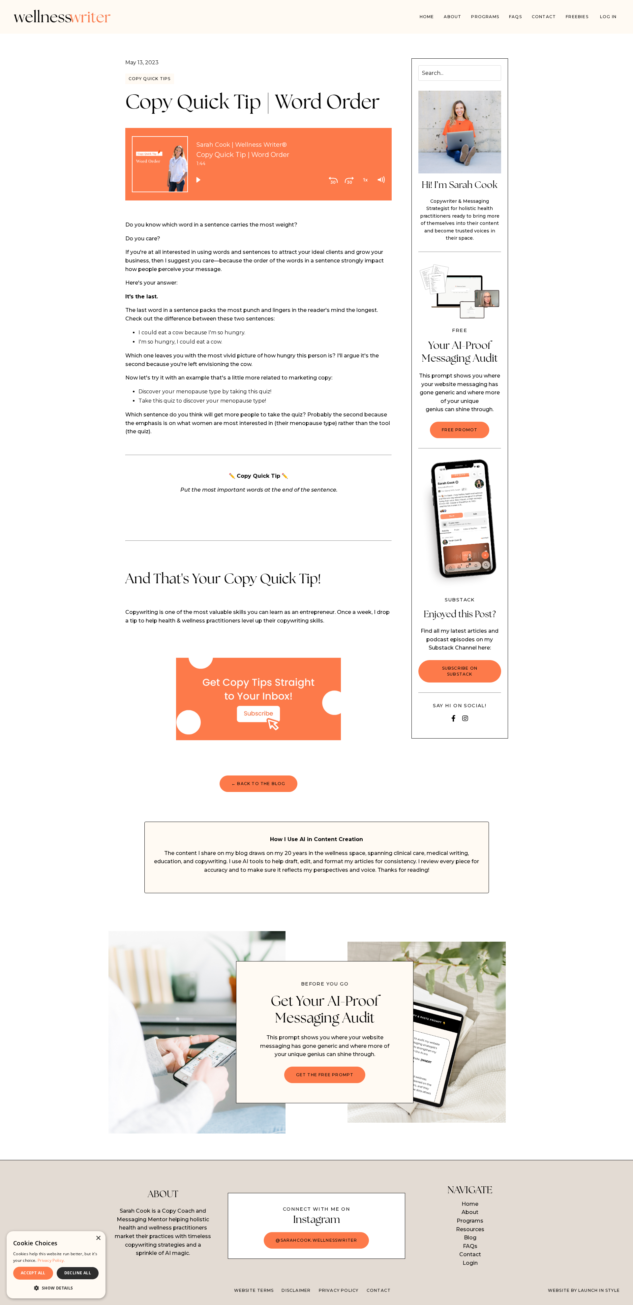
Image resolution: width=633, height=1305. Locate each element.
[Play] (198, 179)
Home (427, 16)
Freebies (577, 16)
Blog (470, 1237)
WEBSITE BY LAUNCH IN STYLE (584, 1290)
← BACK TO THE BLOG (258, 783)
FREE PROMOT (459, 429)
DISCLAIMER (296, 1290)
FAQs (515, 16)
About (452, 16)
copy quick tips (150, 78)
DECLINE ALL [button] (77, 1273)
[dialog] (56, 1264)
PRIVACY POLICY (339, 1290)
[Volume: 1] (381, 179)
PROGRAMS (485, 16)
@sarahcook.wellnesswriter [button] (316, 1240)
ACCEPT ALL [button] (33, 1273)
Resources (470, 1229)
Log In (608, 16)
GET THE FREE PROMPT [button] (325, 1074)
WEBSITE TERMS (254, 1290)
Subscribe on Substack (459, 671)
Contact (544, 16)
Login (470, 1263)
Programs (470, 1221)
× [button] (98, 1238)
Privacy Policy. (51, 1260)
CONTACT (379, 1290)
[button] (56, 1288)
